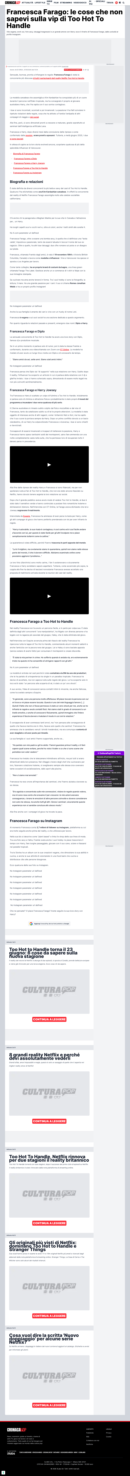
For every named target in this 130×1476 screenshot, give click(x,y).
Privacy (108, 1433)
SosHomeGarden (66, 1452)
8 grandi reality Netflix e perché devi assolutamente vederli (44, 1056)
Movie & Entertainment (73, 70)
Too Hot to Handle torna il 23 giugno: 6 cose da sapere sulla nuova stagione (43, 953)
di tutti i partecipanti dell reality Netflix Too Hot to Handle (58, 78)
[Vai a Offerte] (116, 2)
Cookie (108, 1437)
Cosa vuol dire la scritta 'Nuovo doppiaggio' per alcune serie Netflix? (44, 1338)
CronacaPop (48, 1452)
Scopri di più (65, 66)
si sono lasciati (16, 139)
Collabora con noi (92, 1440)
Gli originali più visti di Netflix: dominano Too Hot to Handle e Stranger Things (43, 1246)
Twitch (117, 753)
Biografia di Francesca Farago (26, 154)
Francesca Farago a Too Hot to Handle (30, 168)
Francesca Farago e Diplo (25, 158)
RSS (87, 1437)
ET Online (64, 349)
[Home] (12, 2)
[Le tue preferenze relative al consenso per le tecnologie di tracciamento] (3, 1472)
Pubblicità (89, 1433)
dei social (34, 117)
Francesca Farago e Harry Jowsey (29, 163)
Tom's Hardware (25, 1452)
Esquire (26, 516)
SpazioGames (37, 1452)
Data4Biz (56, 1452)
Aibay (76, 1452)
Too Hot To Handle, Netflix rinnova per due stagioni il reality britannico (49, 1158)
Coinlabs (81, 1452)
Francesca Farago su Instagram (27, 173)
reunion (29, 135)
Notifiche (89, 1444)
